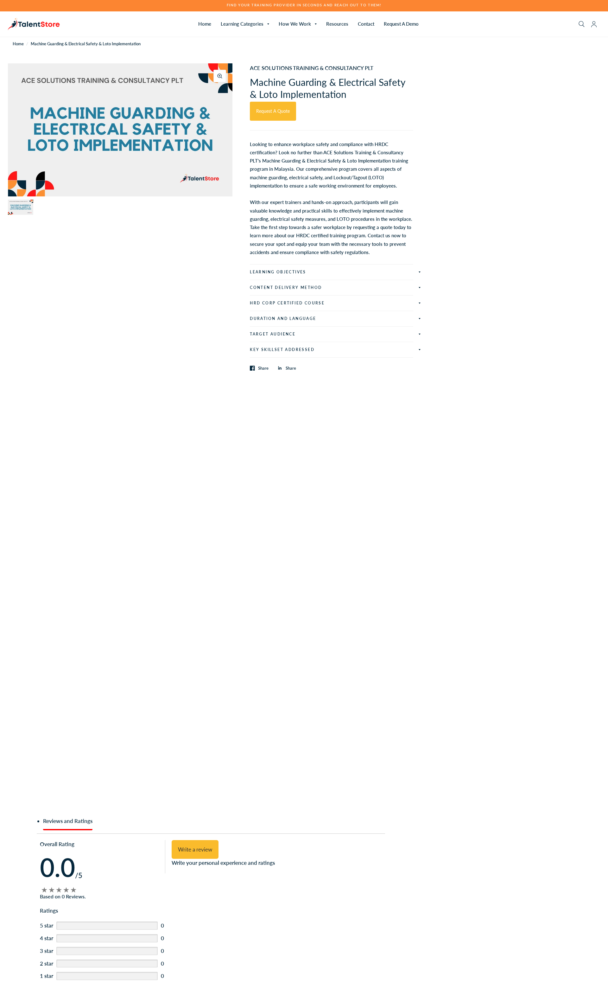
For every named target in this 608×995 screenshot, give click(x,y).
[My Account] (594, 24)
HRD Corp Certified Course (287, 303)
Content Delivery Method (286, 287)
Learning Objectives (278, 272)
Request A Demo (401, 24)
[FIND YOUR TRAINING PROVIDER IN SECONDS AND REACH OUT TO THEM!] (304, 5)
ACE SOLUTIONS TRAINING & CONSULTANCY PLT (311, 68)
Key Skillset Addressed (282, 349)
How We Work (295, 24)
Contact (366, 24)
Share (263, 368)
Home (204, 24)
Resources (337, 24)
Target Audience (272, 334)
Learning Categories (242, 24)
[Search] (581, 24)
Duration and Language (283, 318)
